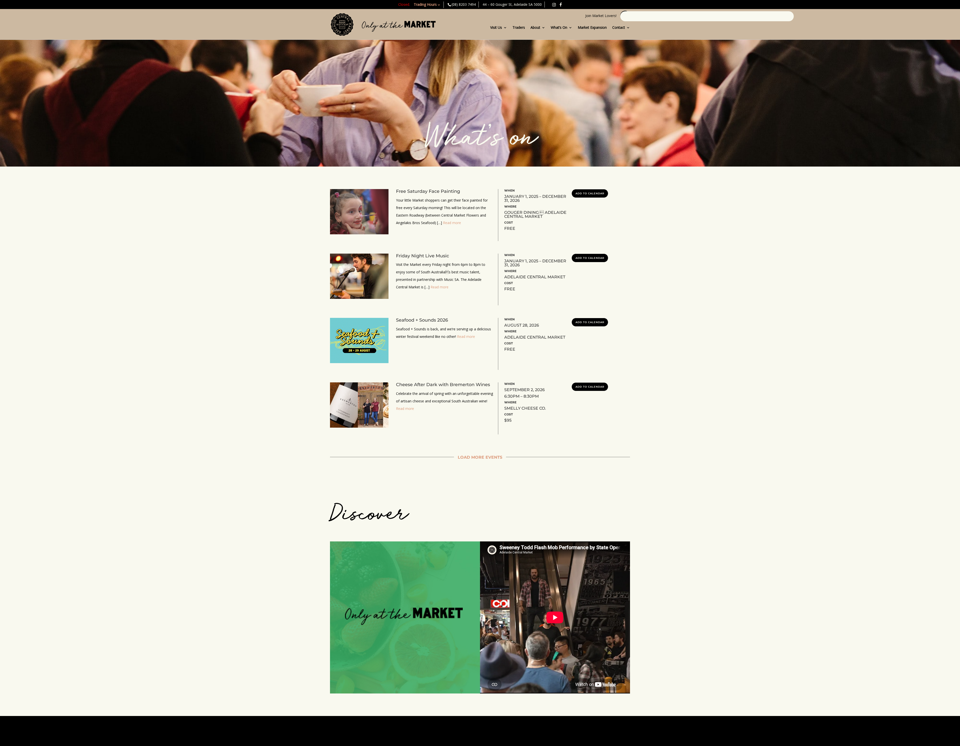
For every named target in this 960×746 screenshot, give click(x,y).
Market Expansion (592, 28)
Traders (518, 28)
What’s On (559, 28)
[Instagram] (554, 5)
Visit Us (496, 28)
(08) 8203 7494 (464, 4)
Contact (618, 28)
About (535, 28)
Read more (452, 222)
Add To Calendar (590, 193)
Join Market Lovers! (600, 15)
